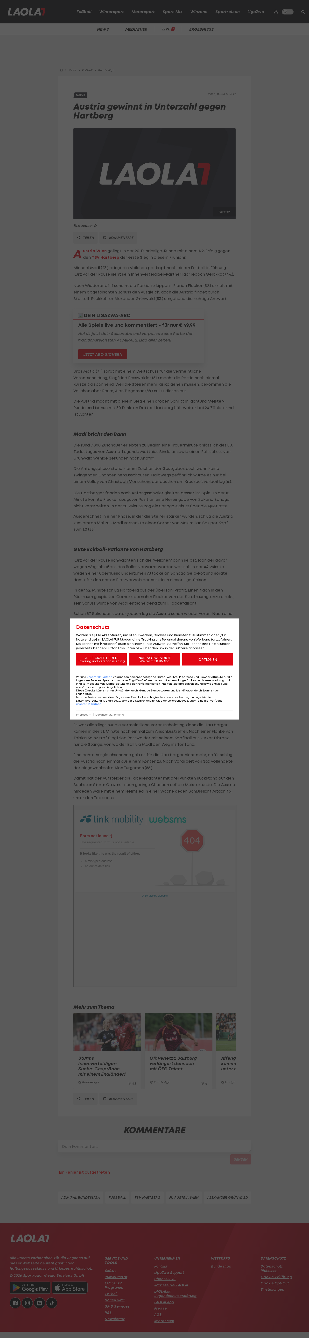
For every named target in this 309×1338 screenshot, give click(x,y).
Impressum (83, 714)
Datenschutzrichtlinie (109, 714)
